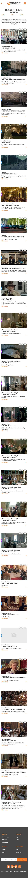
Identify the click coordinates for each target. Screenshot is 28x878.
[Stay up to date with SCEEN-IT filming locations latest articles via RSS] (19, 868)
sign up (18, 837)
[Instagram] (12, 868)
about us (4, 849)
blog (11, 871)
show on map (5, 837)
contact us (18, 852)
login (17, 839)
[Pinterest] (16, 868)
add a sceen (5, 842)
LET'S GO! (22, 860)
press (3, 852)
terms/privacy (23, 871)
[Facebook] (8, 868)
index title (4, 839)
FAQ (17, 849)
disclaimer (16, 871)
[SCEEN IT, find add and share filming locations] (14, 5)
